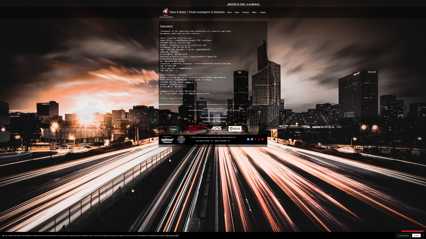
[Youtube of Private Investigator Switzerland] (262, 139)
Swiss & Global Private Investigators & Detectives (197, 12)
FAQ (213, 121)
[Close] (423, 235)
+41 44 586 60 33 (181, 47)
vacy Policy (222, 121)
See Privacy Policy (172, 235)
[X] (255, 139)
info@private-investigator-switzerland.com (214, 114)
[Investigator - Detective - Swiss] (248, 139)
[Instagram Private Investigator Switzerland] (259, 139)
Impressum (207, 121)
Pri (217, 121)
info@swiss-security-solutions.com (187, 45)
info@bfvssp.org (177, 84)
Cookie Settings (403, 235)
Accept (416, 235)
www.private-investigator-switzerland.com (214, 117)
